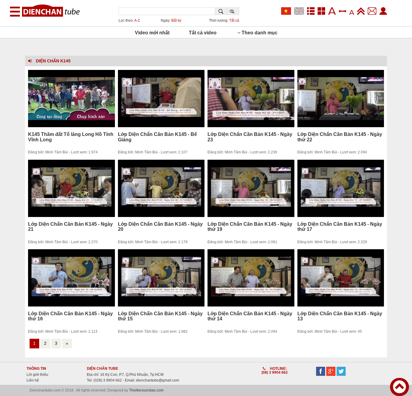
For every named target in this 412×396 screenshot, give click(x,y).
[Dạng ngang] (312, 11)
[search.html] (221, 11)
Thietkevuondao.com (146, 390)
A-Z (137, 20)
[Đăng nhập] (383, 11)
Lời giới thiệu (37, 374)
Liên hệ (33, 380)
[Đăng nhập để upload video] (362, 11)
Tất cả (234, 20)
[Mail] (373, 11)
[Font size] (333, 11)
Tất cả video (203, 32)
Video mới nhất (152, 32)
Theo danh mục (258, 32)
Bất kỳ (176, 20)
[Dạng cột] (323, 11)
